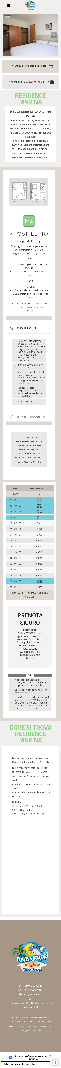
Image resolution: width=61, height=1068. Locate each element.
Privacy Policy (25, 1031)
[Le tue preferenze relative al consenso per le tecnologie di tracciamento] (55, 1062)
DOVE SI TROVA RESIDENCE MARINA (30, 733)
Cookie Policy (36, 1031)
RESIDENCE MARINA (30, 98)
